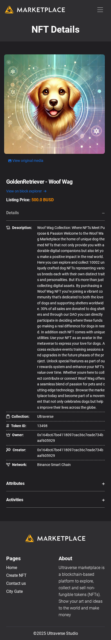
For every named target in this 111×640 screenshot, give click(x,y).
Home (11, 567)
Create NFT (16, 575)
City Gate (14, 591)
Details (12, 212)
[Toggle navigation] (100, 10)
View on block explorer (24, 191)
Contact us (16, 583)
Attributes (15, 483)
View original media (27, 161)
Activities (14, 499)
